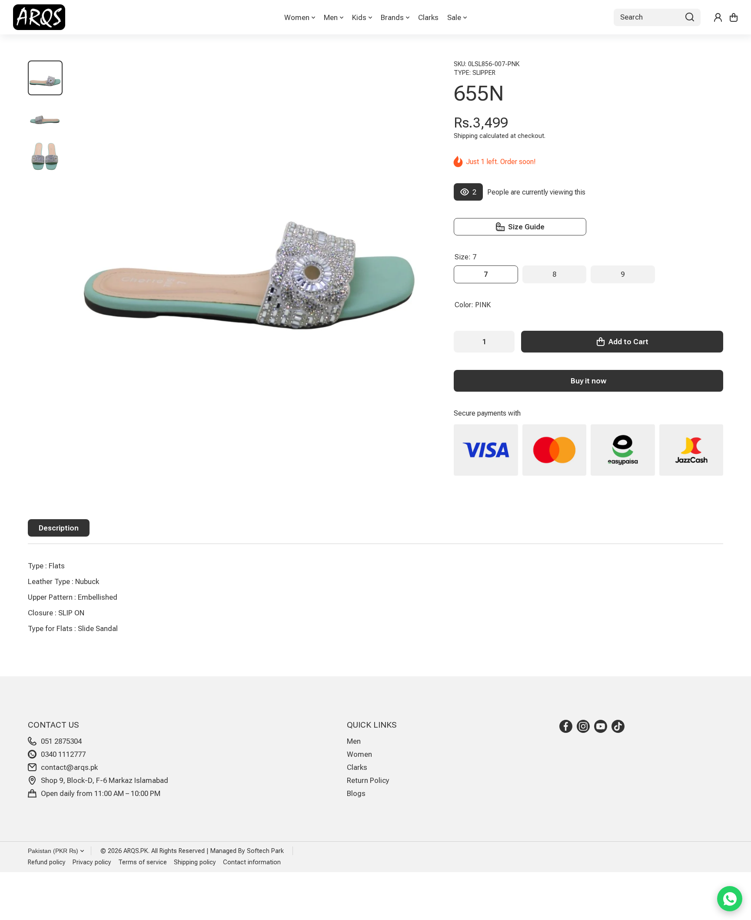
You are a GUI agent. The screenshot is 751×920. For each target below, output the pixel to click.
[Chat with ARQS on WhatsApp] (729, 898)
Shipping (466, 136)
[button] (733, 17)
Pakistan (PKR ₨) (53, 850)
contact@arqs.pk (69, 767)
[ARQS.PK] (39, 17)
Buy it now (588, 380)
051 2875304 (61, 741)
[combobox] (657, 17)
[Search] (690, 17)
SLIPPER (483, 73)
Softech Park (265, 851)
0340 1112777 (63, 754)
